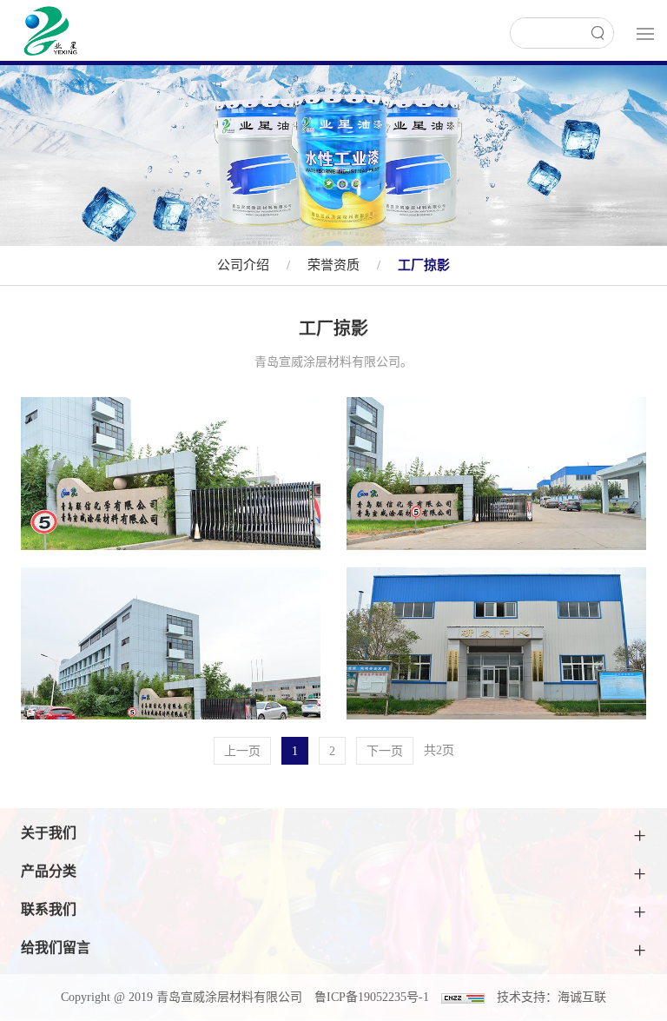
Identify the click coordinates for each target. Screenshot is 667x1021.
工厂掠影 (424, 265)
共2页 (439, 750)
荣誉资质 (333, 265)
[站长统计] (463, 997)
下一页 (385, 751)
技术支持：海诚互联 (551, 997)
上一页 (242, 751)
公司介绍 (243, 265)
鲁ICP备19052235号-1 (371, 997)
